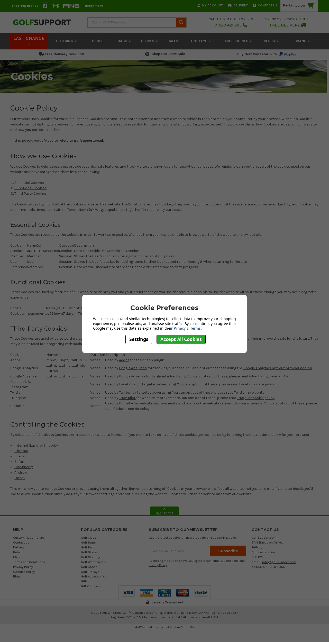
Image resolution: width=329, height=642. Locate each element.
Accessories (236, 41)
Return (18, 552)
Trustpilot (127, 398)
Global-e (126, 403)
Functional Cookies (30, 188)
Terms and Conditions (29, 562)
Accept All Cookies (181, 339)
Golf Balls (88, 547)
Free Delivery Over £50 (64, 54)
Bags (123, 41)
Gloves (148, 41)
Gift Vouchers (91, 586)
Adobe (124, 360)
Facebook (127, 384)
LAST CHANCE (28, 38)
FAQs (16, 557)
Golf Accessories (93, 576)
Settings (138, 339)
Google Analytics (133, 368)
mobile (51, 445)
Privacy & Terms (187, 328)
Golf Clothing (90, 557)
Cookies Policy (24, 572)
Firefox (20, 456)
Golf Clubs (88, 537)
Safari (19, 461)
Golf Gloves (89, 552)
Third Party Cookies (30, 193)
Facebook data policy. (257, 384)
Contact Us (268, 5)
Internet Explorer (28, 445)
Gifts (84, 581)
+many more (93, 5)
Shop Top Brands (25, 5)
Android (20, 472)
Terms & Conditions (225, 561)
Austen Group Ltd (182, 627)
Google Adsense (132, 376)
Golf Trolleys (90, 572)
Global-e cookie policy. (132, 408)
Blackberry (23, 467)
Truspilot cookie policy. (256, 398)
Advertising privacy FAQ (268, 376)
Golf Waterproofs (93, 562)
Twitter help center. (250, 392)
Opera (19, 478)
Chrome (21, 451)
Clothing (65, 41)
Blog (16, 576)
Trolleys (199, 41)
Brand (301, 41)
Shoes (98, 41)
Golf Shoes (89, 567)
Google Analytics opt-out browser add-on (277, 368)
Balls (173, 41)
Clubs (270, 41)
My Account (212, 5)
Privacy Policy (23, 567)
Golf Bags (88, 542)
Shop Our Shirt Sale (168, 54)
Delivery (240, 5)
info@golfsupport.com (279, 562)
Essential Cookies (29, 182)
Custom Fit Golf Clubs (29, 537)
